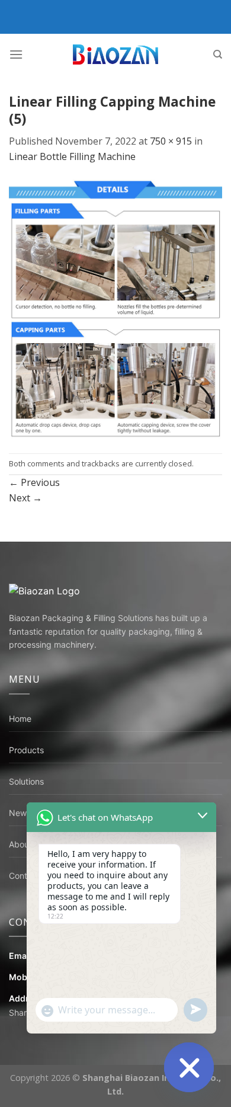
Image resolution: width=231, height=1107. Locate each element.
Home (20, 719)
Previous (34, 482)
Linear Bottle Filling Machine (72, 156)
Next (25, 497)
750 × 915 (171, 141)
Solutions (26, 781)
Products (26, 750)
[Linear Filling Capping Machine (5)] (115, 308)
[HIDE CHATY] (189, 1067)
